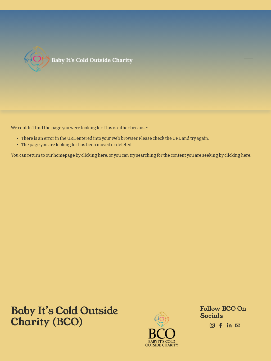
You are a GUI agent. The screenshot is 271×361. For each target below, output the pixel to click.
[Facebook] (220, 325)
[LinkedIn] (229, 325)
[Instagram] (212, 325)
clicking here (94, 155)
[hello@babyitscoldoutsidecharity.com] (237, 325)
